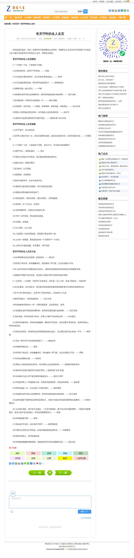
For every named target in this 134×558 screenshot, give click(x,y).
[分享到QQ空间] (113, 10)
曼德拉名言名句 (63, 473)
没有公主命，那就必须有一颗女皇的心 (114, 166)
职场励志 (65, 17)
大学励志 (103, 17)
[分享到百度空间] (25, 463)
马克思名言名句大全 (108, 187)
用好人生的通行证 (104, 108)
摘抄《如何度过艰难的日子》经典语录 (114, 159)
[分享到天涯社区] (40, 463)
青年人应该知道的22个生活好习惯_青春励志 (113, 90)
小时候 (17, 458)
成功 (34, 269)
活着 (18, 100)
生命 (21, 94)
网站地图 (78, 544)
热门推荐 (103, 116)
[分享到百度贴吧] (128, 10)
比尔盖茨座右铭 (103, 229)
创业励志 (112, 17)
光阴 (20, 65)
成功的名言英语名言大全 (107, 211)
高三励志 (93, 17)
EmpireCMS (59, 549)
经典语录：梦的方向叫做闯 (110, 191)
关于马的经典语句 (107, 170)
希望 (44, 53)
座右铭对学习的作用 (105, 232)
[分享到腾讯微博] (119, 10)
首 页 (8, 17)
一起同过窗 (81, 458)
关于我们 (55, 544)
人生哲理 (56, 17)
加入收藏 (110, 1)
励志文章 (18, 17)
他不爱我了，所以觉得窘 (110, 177)
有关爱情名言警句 (104, 222)
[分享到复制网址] (43, 463)
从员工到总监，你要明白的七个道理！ (111, 87)
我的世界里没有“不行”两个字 (108, 105)
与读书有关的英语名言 (106, 207)
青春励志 (75, 17)
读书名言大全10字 (104, 128)
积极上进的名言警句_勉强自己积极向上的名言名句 (113, 215)
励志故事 (37, 17)
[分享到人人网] (122, 10)
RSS (125, 1)
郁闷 (65, 458)
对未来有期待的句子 (105, 225)
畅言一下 (84, 512)
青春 (62, 106)
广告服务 (63, 544)
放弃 (35, 216)
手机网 (101, 1)
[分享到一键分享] (13, 463)
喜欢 (51, 53)
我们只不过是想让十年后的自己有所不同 (112, 94)
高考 (49, 453)
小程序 (95, 1)
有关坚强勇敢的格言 (105, 142)
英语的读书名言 (103, 236)
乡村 (17, 453)
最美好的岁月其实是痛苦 (107, 83)
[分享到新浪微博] (116, 10)
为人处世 (84, 17)
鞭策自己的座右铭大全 (106, 121)
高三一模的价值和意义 (106, 98)
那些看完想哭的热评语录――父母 (110, 101)
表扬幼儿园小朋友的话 (109, 163)
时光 (54, 157)
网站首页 (48, 544)
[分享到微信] (125, 10)
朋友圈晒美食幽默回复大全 (110, 184)
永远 (64, 263)
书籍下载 (122, 17)
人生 (11, 53)
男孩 (33, 453)
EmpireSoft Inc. (82, 549)
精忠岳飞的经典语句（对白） (111, 173)
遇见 (81, 453)
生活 (64, 136)
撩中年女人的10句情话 (106, 76)
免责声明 (85, 544)
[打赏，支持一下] (50, 473)
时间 (14, 50)
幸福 (66, 382)
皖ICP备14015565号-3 (67, 546)
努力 (21, 130)
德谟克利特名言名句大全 (107, 139)
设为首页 (118, 1)
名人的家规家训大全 (108, 180)
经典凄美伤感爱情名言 (106, 135)
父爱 (49, 458)
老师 (33, 458)
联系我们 (70, 544)
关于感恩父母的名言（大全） (108, 218)
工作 (40, 281)
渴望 (17, 192)
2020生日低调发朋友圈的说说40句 (110, 132)
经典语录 (46, 17)
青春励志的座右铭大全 (38, 473)
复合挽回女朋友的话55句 (107, 125)
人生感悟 (27, 17)
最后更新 (103, 198)
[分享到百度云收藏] (37, 463)
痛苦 (54, 382)
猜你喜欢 (103, 71)
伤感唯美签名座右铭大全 (107, 146)
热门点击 (103, 153)
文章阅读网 (47, 39)
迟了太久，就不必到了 (106, 80)
